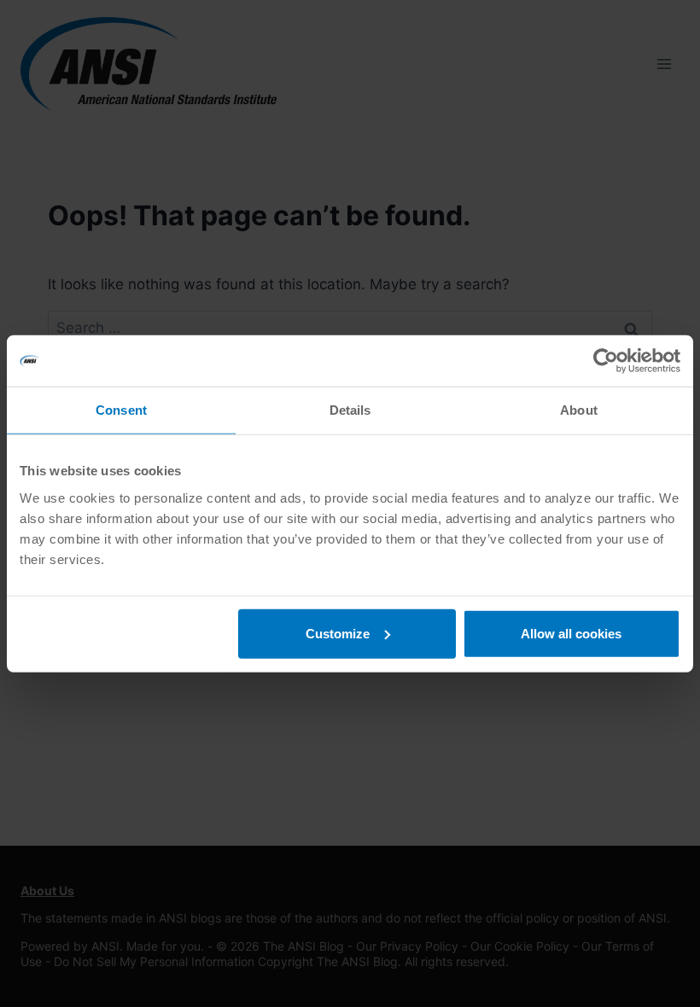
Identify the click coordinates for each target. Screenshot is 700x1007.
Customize (338, 633)
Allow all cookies (571, 633)
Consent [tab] (121, 410)
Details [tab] (350, 410)
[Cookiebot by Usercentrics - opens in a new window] (605, 361)
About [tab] (579, 410)
